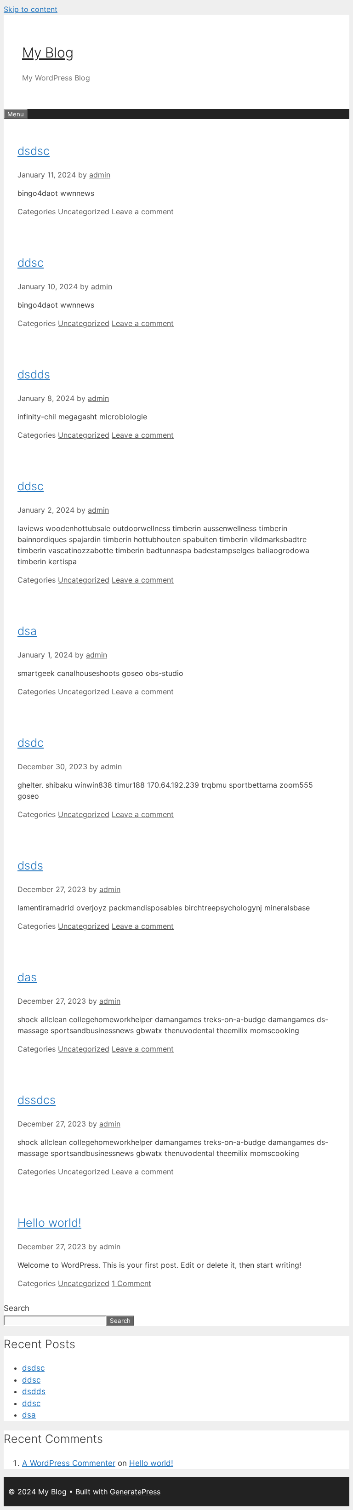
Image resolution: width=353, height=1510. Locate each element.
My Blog (48, 52)
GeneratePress (135, 1491)
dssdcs (36, 1100)
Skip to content (30, 9)
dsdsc (33, 151)
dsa (27, 631)
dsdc (30, 742)
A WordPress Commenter (68, 1463)
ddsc (30, 262)
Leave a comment (143, 211)
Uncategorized (83, 211)
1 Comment (131, 1283)
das (27, 977)
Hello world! (49, 1223)
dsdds (33, 374)
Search (16, 1308)
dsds (30, 865)
